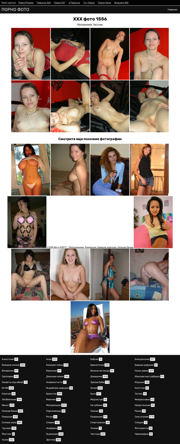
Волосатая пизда (101, 370)
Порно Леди (104, 2)
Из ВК (7, 388)
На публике (98, 405)
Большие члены (57, 365)
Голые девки (144, 370)
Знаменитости (56, 382)
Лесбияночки (11, 399)
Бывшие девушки (146, 365)
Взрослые (53, 370)
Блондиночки (145, 359)
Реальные (9, 416)
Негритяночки (144, 405)
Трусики (9, 428)
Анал (51, 359)
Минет (8, 405)
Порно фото (15, 9)
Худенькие (54, 434)
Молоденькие (84, 24)
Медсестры (98, 399)
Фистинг (8, 434)
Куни (95, 393)
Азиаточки (10, 359)
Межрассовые (144, 399)
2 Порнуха (74, 2)
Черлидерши (143, 434)
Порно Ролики (25, 2)
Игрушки (142, 382)
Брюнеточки (99, 365)
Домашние (98, 376)
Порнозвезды (55, 411)
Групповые (10, 376)
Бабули (96, 359)
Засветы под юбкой (14, 382)
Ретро (51, 416)
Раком (140, 411)
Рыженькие (98, 416)
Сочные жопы (12, 422)
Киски (96, 388)
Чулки (8, 439)
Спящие (141, 422)
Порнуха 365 (44, 2)
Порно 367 (59, 2)
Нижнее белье (12, 411)
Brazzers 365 (121, 2)
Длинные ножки (57, 376)
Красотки (53, 393)
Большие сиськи (13, 365)
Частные (98, 24)
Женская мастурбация (149, 376)
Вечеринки (10, 370)
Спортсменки (99, 422)
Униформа (53, 428)
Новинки (172, 9)
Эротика (53, 439)
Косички (8, 393)
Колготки (141, 388)
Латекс (140, 393)
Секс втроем (144, 416)
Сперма (52, 422)
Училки (95, 428)
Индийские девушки (59, 388)
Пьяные (96, 411)
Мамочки (53, 399)
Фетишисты (143, 428)
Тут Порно (89, 2)
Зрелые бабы (99, 382)
